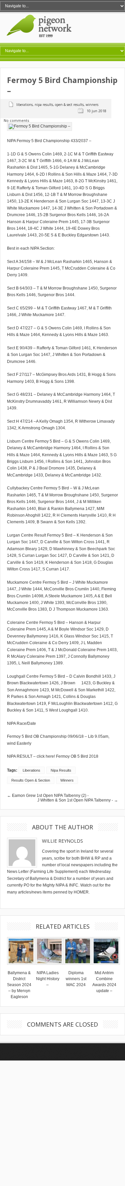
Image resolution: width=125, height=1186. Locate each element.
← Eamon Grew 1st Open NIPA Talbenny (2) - (48, 795)
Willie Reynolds (62, 841)
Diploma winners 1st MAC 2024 (76, 979)
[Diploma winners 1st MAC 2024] (78, 967)
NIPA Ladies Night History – (47, 979)
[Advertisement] (62, 1122)
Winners (92, 104)
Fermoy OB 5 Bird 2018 (77, 756)
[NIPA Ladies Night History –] (49, 967)
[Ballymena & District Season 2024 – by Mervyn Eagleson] (21, 967)
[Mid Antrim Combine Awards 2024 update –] (106, 967)
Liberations (24, 104)
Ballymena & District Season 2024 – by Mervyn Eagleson (19, 985)
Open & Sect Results (69, 104)
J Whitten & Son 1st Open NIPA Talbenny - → (77, 800)
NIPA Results (44, 104)
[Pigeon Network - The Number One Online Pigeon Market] (62, 40)
